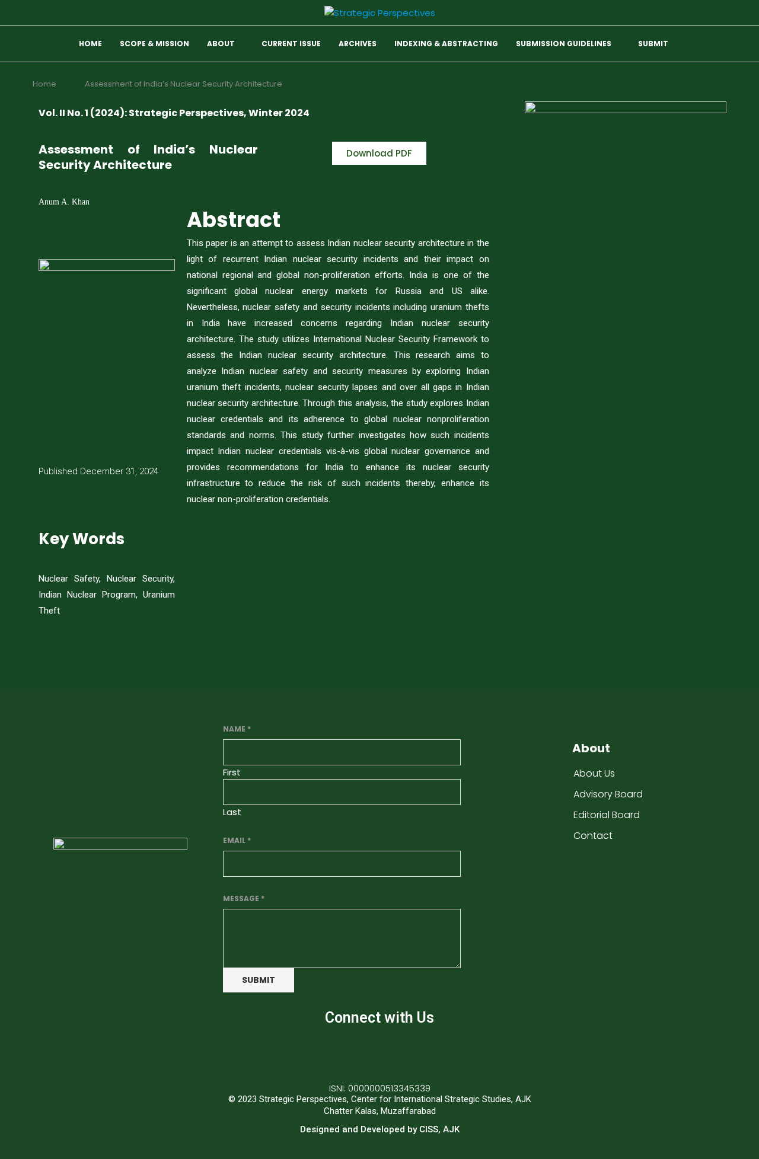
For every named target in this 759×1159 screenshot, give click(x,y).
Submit (653, 44)
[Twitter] (379, 1052)
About (221, 44)
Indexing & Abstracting (446, 44)
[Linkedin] (414, 1052)
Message (243, 898)
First (232, 772)
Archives (358, 44)
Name (237, 729)
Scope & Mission (154, 44)
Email (237, 840)
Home (90, 44)
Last (232, 812)
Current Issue (291, 44)
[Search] (720, 45)
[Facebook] (344, 1052)
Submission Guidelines (563, 44)
